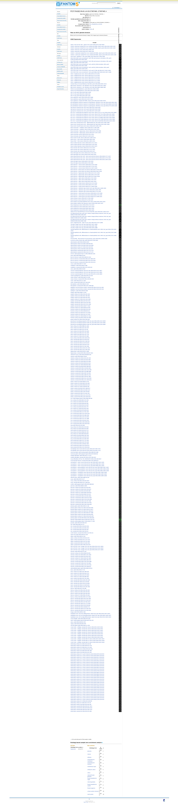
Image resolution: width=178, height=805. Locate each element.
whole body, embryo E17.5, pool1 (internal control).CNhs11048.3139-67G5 (87, 682)
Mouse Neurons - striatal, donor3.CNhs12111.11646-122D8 (84, 186)
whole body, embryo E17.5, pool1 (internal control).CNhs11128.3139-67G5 (87, 690)
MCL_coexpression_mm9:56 (95, 24)
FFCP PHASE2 (116, 7)
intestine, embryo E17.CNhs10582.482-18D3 (81, 364)
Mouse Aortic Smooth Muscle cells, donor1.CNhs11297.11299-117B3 (86, 125)
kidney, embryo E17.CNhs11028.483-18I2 (80, 386)
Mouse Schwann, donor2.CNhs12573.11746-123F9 (82, 199)
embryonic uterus (91, 769)
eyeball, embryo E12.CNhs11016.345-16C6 (80, 294)
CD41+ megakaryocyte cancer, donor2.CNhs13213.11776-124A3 (85, 75)
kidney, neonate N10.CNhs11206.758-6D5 (80, 391)
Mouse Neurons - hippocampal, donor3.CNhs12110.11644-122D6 (85, 176)
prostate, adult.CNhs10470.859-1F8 (78, 522)
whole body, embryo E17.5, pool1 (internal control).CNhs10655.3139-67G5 (87, 667)
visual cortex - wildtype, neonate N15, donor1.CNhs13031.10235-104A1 (87, 627)
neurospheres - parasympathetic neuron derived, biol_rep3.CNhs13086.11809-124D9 (90, 470)
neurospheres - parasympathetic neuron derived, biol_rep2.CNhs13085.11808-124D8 (90, 469)
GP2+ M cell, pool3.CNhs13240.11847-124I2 (80, 95)
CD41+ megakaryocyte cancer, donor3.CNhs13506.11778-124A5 (85, 77)
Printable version (60, 86)
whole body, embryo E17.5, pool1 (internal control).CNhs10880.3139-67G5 (87, 675)
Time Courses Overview (61, 20)
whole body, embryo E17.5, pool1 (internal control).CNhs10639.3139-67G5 (87, 665)
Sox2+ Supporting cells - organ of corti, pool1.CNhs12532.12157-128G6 (87, 222)
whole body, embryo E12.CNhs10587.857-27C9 (81, 645)
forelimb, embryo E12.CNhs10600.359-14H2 (80, 309)
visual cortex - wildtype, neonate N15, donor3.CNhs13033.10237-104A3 (87, 630)
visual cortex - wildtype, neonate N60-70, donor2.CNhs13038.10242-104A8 (87, 640)
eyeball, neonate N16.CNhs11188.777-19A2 (80, 305)
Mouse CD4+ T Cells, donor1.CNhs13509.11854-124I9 (83, 139)
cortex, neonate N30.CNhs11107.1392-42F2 (80, 282)
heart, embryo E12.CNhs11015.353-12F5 (80, 327)
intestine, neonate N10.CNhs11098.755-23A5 (81, 374)
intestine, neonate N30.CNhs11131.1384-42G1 (81, 379)
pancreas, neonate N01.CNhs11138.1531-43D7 (81, 497)
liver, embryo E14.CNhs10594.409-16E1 (80, 403)
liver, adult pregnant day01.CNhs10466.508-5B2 (81, 398)
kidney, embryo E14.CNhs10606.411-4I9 (80, 381)
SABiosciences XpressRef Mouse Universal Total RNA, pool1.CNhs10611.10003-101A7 (90, 211)
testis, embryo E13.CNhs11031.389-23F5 (80, 571)
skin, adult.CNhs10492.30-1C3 (77, 524)
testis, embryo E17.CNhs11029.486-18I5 (80, 576)
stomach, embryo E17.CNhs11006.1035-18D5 (81, 558)
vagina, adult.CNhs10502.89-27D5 (78, 623)
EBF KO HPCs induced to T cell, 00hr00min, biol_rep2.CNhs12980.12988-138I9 (88, 87)
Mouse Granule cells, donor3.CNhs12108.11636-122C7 (83, 151)
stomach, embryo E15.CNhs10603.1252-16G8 (81, 554)
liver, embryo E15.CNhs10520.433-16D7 (80, 405)
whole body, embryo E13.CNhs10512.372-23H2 (81, 647)
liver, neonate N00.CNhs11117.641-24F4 (80, 411)
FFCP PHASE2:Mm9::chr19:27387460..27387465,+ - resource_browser (67, 3)
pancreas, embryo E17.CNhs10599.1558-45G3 (81, 492)
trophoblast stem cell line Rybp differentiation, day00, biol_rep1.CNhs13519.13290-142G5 (91, 617)
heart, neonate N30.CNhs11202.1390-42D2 (80, 349)
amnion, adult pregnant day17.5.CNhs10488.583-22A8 (83, 253)
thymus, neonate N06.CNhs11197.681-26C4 (80, 601)
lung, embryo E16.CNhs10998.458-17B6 (80, 432)
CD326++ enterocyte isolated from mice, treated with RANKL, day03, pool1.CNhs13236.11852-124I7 (93, 53)
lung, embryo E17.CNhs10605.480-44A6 (80, 433)
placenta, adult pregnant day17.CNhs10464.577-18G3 (83, 521)
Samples (58, 13)
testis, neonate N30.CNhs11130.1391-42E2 (80, 586)
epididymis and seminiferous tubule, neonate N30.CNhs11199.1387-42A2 (87, 289)
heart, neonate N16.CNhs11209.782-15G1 (80, 344)
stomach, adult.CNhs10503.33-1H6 (78, 551)
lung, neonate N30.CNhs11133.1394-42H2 (80, 447)
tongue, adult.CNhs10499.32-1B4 (78, 611)
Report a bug (86, 802)
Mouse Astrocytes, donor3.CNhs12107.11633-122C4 (82, 136)
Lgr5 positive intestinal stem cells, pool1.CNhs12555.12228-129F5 (85, 107)
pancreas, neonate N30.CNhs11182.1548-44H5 (81, 504)
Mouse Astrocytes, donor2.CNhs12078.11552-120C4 (82, 134)
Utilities (58, 82)
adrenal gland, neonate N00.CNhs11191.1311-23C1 (82, 250)
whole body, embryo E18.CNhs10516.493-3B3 (81, 704)
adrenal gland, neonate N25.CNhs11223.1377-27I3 (82, 252)
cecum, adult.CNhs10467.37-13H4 (78, 263)
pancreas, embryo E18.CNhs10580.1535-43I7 (81, 494)
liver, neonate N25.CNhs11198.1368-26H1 (80, 421)
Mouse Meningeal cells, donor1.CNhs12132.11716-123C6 (83, 152)
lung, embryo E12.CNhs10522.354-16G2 (80, 427)
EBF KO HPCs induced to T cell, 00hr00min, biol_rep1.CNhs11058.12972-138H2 (88, 85)
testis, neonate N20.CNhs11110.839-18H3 (80, 585)
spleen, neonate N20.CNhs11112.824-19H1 (80, 543)
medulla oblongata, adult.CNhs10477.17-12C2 (81, 455)
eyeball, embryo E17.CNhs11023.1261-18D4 (81, 299)
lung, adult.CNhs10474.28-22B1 (78, 425)
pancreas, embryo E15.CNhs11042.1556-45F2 (81, 489)
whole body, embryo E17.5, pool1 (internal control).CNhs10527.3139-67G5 (87, 659)
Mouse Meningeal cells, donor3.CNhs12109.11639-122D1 (83, 154)
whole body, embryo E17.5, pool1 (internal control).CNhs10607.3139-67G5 (87, 662)
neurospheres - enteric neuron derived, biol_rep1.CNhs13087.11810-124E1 (87, 462)
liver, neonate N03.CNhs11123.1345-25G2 (80, 413)
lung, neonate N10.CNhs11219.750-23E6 (80, 442)
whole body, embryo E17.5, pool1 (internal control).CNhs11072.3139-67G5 (87, 684)
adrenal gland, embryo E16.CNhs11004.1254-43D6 (82, 245)
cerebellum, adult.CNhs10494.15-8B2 (79, 265)
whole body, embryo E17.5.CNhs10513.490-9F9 (81, 701)
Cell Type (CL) (59, 62)
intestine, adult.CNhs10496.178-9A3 (79, 356)
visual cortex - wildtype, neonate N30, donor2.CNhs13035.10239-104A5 (87, 635)
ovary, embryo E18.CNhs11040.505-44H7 (80, 480)
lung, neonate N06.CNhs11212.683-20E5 (80, 438)
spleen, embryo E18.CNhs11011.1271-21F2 (80, 539)
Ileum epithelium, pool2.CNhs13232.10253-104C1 (82, 99)
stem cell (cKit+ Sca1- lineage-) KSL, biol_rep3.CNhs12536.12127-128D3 (87, 549)
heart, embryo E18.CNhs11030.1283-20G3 (80, 337)
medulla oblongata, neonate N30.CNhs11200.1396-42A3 (83, 457)
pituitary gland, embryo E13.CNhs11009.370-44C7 (82, 509)
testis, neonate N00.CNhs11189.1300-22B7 (80, 580)
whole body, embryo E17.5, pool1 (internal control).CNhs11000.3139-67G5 (87, 677)
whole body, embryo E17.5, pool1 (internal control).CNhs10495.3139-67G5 (87, 655)
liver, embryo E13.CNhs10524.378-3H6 (79, 401)
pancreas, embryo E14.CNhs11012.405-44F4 (81, 487)
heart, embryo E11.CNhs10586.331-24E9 (80, 326)
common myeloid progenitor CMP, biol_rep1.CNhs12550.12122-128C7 (86, 270)
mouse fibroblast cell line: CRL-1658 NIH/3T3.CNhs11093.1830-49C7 (86, 458)
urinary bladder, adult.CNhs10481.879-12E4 (80, 618)
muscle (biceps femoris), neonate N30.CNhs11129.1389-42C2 (84, 460)
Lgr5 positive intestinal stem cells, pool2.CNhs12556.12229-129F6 (85, 109)
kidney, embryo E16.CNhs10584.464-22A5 (80, 384)
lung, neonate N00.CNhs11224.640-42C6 (80, 437)
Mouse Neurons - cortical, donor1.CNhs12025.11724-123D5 (84, 164)
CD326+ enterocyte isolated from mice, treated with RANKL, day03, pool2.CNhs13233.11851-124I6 (93, 48)
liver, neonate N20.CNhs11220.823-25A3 (80, 420)
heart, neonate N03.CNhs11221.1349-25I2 (80, 341)
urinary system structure (93, 791)
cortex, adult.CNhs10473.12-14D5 (78, 280)
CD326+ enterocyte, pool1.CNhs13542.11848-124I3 (82, 49)
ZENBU (91, 29)
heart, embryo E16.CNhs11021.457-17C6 (80, 334)
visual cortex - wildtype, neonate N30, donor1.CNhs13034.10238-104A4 (87, 633)
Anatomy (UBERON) (61, 66)
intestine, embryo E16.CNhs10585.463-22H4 (81, 363)
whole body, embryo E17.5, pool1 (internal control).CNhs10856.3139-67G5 (87, 674)
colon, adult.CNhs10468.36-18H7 (78, 268)
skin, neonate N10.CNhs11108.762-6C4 (79, 531)
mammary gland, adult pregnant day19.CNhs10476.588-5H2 (84, 453)
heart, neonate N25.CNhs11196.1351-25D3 (80, 347)
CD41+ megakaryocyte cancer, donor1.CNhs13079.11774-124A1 (85, 73)
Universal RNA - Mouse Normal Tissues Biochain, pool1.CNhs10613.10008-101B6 (89, 238)
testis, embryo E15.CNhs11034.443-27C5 (80, 573)
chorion (89, 754)
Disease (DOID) (60, 64)
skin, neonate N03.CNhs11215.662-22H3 (80, 527)
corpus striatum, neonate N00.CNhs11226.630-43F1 (82, 278)
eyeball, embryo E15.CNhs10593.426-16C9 (80, 297)
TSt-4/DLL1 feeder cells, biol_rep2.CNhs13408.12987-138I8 (84, 226)
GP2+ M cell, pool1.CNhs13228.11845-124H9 (81, 92)
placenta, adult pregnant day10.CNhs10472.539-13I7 (82, 519)
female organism (91, 788)
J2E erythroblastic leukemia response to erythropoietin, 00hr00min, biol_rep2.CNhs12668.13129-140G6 (94, 104)
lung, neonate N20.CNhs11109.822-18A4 (80, 443)
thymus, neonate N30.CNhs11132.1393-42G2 (81, 610)
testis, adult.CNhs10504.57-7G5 (78, 569)
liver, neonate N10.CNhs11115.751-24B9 (80, 418)
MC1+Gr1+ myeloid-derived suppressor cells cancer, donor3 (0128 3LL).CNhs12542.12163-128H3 (93, 115)
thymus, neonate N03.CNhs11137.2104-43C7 (81, 600)
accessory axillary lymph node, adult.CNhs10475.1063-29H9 (84, 240)
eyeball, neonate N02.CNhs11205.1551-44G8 (81, 304)
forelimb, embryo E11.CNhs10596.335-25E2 (80, 307)
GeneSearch (94, 3)
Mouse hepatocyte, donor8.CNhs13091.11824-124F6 (82, 210)
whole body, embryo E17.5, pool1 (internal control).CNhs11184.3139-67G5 (87, 692)
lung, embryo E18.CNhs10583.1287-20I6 (80, 435)
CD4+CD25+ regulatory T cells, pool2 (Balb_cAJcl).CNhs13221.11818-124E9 (88, 56)
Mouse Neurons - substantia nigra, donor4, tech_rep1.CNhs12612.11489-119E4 (88, 188)
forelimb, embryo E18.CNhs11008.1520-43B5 (81, 317)
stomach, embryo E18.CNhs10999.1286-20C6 (81, 559)
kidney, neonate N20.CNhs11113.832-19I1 (80, 393)
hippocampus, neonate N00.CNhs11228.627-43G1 (82, 353)
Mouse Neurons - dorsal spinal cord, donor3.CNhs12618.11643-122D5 (86, 171)
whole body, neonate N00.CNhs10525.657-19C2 (81, 706)
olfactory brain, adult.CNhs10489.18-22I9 (80, 477)
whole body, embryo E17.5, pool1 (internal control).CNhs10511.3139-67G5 (87, 657)
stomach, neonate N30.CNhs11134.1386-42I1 (81, 566)
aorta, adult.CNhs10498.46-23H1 (78, 255)
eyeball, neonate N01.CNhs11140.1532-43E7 (81, 302)
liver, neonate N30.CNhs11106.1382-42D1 (80, 423)
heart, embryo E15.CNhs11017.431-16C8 (80, 332)
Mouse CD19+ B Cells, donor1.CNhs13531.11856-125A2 (83, 137)
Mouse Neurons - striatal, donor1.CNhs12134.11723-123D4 (84, 183)
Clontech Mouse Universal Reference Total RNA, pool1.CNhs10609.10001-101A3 (89, 83)
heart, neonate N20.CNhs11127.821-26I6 (80, 346)
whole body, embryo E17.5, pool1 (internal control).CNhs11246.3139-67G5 (87, 697)
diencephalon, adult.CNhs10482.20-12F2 (80, 284)
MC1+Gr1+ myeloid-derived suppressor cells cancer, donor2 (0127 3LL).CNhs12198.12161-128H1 (93, 114)
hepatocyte (73, 749)
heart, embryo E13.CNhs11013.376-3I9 (79, 329)
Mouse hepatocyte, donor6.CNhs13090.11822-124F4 (82, 208)
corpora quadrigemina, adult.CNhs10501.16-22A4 (82, 275)
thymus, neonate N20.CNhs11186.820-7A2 (80, 606)
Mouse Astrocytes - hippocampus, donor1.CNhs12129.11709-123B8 (86, 131)
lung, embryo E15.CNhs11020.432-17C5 (80, 430)
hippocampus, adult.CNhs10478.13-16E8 (80, 351)
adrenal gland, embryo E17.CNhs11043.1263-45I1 (82, 247)
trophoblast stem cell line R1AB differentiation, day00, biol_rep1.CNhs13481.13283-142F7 (91, 615)
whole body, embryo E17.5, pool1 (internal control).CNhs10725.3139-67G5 (87, 669)
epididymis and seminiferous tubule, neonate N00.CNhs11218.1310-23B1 (87, 287)
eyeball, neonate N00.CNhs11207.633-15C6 (80, 300)
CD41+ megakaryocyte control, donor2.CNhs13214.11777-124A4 (85, 80)
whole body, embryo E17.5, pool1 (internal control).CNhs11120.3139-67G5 (87, 689)
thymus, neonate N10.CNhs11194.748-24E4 (80, 605)
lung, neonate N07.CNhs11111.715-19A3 (80, 440)
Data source (59, 77)
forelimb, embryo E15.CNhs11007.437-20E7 (80, 314)
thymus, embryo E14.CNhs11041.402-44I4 (80, 590)
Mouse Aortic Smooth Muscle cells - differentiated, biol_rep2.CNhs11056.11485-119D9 (90, 124)
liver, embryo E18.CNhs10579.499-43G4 (80, 410)
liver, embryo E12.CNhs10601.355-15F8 (79, 400)
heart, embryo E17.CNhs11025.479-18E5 (80, 336)
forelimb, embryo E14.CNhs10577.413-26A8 (80, 312)
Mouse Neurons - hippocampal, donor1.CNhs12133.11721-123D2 (85, 173)
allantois (89, 757)
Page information (60, 88)
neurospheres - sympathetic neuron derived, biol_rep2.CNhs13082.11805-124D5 (89, 474)
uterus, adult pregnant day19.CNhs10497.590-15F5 (82, 620)
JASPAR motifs (60, 71)
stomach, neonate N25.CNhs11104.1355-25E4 (81, 564)
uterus (88, 772)
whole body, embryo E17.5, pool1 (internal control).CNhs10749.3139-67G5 (87, 670)
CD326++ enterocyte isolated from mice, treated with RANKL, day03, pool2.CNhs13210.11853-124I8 (93, 54)
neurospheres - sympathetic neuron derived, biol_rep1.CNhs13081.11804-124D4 (89, 472)
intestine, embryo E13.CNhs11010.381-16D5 (81, 359)
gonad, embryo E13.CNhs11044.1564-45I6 (80, 319)
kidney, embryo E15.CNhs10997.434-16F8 (80, 383)
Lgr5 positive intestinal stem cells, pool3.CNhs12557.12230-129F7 (85, 110)
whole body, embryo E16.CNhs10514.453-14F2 (81, 652)
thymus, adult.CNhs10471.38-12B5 (78, 588)
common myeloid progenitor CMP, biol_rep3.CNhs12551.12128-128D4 (86, 274)
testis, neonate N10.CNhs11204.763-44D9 (80, 583)
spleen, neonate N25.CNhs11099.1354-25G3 (81, 544)
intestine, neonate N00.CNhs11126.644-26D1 (81, 368)
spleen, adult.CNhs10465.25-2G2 (78, 536)
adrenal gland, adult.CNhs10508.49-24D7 (80, 242)
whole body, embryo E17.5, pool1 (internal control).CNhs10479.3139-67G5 (87, 654)
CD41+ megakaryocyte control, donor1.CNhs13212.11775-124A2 (85, 78)
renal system (90, 794)
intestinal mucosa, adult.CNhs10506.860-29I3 (81, 354)
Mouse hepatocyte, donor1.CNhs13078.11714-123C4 (82, 204)
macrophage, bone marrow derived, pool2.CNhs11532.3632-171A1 (86, 450)
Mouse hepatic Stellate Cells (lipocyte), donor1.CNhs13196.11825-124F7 (87, 203)
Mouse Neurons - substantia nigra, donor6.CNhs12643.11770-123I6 (86, 191)
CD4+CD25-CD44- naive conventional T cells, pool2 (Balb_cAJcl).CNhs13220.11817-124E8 (91, 72)
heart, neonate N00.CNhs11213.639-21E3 (80, 339)
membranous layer (91, 766)
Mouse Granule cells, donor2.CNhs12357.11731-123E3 (83, 149)
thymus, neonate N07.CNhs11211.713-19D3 (80, 603)
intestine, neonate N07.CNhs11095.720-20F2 (81, 373)
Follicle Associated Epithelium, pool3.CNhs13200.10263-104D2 (85, 90)
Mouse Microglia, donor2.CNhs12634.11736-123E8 (82, 162)
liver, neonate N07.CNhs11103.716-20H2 (80, 416)
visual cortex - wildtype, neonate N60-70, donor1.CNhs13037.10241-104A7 (87, 638)
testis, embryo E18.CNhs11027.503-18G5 (80, 578)
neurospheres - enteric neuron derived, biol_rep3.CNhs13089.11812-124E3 (87, 465)
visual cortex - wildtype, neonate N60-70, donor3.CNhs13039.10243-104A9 (87, 642)
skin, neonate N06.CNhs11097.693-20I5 (79, 529)
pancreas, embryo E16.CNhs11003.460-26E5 (81, 490)
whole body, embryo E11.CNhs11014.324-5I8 (81, 643)
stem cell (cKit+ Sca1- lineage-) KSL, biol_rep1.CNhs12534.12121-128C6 (87, 546)
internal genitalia (91, 781)
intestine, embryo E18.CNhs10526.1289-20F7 (81, 366)
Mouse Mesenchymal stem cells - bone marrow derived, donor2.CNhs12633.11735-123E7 (91, 157)
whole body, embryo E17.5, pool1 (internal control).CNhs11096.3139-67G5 (87, 687)
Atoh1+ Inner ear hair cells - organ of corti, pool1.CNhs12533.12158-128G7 (87, 44)
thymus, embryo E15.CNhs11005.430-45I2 (80, 591)
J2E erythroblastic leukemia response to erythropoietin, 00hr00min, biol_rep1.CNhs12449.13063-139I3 (94, 102)
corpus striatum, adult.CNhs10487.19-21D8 (80, 277)
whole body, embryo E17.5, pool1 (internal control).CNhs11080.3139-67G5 (87, 685)
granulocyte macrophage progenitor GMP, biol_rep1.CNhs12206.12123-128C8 (88, 321)
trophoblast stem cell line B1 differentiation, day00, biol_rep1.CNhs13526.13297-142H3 (90, 613)
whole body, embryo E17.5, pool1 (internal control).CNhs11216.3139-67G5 (87, 696)
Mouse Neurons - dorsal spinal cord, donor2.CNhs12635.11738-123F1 (86, 169)
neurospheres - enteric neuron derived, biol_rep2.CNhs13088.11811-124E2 (87, 464)
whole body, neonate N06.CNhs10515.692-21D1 (81, 709)
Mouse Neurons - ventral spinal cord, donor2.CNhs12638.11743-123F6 (86, 194)
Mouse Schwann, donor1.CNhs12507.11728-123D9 (82, 198)
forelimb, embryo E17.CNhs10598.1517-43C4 (81, 315)
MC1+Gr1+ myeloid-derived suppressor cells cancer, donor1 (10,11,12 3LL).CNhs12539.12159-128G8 (93, 112)
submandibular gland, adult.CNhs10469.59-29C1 (81, 568)
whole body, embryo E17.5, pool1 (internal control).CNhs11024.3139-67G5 (87, 679)
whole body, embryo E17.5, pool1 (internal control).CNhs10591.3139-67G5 (87, 660)
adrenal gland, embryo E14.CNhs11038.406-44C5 (82, 243)
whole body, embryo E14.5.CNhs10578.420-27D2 (82, 648)
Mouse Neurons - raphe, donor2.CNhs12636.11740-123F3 (83, 179)
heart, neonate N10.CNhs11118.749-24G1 (80, 342)
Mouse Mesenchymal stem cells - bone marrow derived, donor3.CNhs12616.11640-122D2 (91, 159)
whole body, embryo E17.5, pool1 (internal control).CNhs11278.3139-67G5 (87, 699)
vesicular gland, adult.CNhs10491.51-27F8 (80, 625)
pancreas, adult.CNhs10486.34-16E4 (79, 485)
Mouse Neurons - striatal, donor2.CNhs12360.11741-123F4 (84, 184)
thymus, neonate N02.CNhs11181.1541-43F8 (81, 598)
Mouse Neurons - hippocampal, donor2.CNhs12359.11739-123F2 (85, 174)
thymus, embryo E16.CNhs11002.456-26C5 (80, 593)
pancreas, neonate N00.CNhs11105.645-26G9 (81, 495)
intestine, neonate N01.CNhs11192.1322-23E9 (81, 369)
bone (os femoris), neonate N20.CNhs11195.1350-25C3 (83, 262)
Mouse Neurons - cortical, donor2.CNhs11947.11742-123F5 (84, 166)
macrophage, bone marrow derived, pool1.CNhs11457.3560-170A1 (86, 448)
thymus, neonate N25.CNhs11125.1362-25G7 (81, 608)
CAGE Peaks (59, 38)
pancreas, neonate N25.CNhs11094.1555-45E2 (81, 502)
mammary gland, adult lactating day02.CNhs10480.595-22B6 (84, 452)
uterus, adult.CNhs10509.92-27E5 (78, 622)
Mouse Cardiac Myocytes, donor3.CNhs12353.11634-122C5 (84, 146)
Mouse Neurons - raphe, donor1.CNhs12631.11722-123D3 (83, 178)
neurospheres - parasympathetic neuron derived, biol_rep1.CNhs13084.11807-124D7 (90, 467)
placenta (89, 751)
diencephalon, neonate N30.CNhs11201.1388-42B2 (82, 285)
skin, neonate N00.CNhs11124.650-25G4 (80, 526)
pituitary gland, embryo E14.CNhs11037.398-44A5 (82, 511)
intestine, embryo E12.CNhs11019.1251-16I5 (81, 358)
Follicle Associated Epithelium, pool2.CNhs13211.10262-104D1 (85, 88)
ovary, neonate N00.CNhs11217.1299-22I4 (80, 482)
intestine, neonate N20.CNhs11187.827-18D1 (81, 376)
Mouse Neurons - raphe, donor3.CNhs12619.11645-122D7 (83, 181)
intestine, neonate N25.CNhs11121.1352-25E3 (81, 378)
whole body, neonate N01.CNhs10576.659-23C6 (81, 707)
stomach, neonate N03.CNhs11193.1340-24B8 (81, 561)
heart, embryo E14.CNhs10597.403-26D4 (80, 331)
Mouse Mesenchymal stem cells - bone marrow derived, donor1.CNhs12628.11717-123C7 (91, 156)
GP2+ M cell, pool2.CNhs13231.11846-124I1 (80, 94)
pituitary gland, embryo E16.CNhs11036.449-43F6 (82, 514)
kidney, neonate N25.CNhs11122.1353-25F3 (80, 395)
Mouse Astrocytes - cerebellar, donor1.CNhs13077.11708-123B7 (85, 127)
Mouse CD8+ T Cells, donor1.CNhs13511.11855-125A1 (83, 141)
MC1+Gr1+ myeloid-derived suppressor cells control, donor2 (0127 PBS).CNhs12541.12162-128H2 (93, 119)
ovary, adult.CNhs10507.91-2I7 (78, 479)
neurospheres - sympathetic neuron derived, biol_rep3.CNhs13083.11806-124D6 (89, 475)
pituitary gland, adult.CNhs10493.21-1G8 (80, 506)
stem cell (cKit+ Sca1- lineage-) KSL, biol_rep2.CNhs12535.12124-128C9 (87, 548)
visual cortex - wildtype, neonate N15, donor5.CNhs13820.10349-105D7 (87, 632)
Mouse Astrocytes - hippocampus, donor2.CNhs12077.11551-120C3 (86, 132)
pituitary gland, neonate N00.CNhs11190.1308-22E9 (82, 517)
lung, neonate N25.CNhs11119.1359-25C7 (80, 445)
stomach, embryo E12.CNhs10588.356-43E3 (80, 553)
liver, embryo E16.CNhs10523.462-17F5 (79, 406)
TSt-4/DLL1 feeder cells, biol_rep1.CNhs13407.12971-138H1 (84, 224)
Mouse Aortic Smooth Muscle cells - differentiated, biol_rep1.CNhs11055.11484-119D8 (90, 122)
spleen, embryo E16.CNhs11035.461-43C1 (80, 537)
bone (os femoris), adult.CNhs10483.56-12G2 (81, 257)
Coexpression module (61, 18)
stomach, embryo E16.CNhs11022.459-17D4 (81, 556)
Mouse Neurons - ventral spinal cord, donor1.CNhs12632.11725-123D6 (86, 193)
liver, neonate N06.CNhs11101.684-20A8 (80, 415)
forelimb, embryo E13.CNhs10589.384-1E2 (80, 310)
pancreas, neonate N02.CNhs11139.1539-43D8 (81, 499)
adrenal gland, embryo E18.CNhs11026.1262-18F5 (82, 248)
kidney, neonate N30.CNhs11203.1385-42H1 (81, 396)
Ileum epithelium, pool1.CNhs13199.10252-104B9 (82, 97)
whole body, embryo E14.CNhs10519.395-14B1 (81, 650)
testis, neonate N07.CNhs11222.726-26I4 (80, 581)
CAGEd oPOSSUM (60, 73)
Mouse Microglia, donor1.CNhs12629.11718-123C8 (82, 161)
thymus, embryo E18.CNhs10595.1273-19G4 (81, 596)
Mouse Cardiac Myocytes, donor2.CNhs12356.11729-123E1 (84, 144)
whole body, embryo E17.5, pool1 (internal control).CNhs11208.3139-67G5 (87, 694)
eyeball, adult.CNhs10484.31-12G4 (78, 292)
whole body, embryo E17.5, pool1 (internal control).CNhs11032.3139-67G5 (87, 680)
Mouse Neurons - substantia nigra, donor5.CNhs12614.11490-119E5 (86, 189)
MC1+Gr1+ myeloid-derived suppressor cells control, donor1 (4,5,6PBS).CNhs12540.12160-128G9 (93, 117)
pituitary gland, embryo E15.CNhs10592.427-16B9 (82, 512)
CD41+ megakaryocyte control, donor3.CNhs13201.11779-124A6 (85, 82)
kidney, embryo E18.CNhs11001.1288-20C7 (80, 388)
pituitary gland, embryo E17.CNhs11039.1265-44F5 (82, 516)
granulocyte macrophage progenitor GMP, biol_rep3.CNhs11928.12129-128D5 (88, 324)
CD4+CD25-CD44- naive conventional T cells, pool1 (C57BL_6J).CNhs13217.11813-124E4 (91, 70)
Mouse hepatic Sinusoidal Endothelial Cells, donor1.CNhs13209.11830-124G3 (88, 201)
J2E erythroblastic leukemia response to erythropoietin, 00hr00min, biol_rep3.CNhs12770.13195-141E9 (94, 105)
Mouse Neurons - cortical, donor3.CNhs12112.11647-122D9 (84, 168)
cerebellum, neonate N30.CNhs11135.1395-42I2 (81, 267)
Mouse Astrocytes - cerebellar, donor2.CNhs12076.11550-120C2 (85, 129)
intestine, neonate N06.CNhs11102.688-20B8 (81, 371)
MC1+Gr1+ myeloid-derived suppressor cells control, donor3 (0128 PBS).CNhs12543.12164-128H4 (93, 120)
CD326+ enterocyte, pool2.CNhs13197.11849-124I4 (82, 51)
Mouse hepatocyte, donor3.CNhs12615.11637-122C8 (82, 206)
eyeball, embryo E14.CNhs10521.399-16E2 (80, 295)
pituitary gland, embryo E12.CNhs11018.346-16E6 (82, 507)
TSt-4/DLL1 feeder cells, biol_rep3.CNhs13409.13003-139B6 (84, 227)
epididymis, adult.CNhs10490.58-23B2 (79, 290)
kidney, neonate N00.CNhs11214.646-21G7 (80, 390)
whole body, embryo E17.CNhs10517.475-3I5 (81, 702)
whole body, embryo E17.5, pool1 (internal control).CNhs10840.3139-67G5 (87, 672)
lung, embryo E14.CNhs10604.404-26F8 (79, 428)
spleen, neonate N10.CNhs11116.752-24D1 (80, 541)
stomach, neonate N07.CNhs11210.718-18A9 (81, 563)
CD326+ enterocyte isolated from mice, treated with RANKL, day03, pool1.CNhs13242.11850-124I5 (93, 46)
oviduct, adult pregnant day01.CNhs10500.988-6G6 (82, 484)
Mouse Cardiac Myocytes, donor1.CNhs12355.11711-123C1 (84, 142)
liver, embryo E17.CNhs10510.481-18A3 (80, 408)
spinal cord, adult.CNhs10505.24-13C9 (79, 534)
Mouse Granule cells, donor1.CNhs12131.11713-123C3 (83, 147)
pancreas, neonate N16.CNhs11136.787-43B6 (81, 500)
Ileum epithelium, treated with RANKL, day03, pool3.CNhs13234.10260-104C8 (88, 100)
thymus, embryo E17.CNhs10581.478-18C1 (80, 595)
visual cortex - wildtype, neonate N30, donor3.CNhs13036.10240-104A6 (87, 637)
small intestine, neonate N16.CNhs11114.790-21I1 (82, 532)
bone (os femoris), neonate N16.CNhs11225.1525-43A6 (83, 260)
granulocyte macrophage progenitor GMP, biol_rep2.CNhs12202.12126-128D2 (88, 322)
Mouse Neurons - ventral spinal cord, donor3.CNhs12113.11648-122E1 (86, 196)
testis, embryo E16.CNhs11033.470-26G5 (80, 574)
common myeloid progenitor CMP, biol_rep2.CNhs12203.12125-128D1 (86, 272)
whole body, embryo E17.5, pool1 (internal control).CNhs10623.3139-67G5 (87, 664)
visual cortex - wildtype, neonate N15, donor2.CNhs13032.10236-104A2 (87, 628)
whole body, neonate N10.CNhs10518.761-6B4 (81, 711)
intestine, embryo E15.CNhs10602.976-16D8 (81, 361)
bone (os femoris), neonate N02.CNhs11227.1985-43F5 (83, 258)
